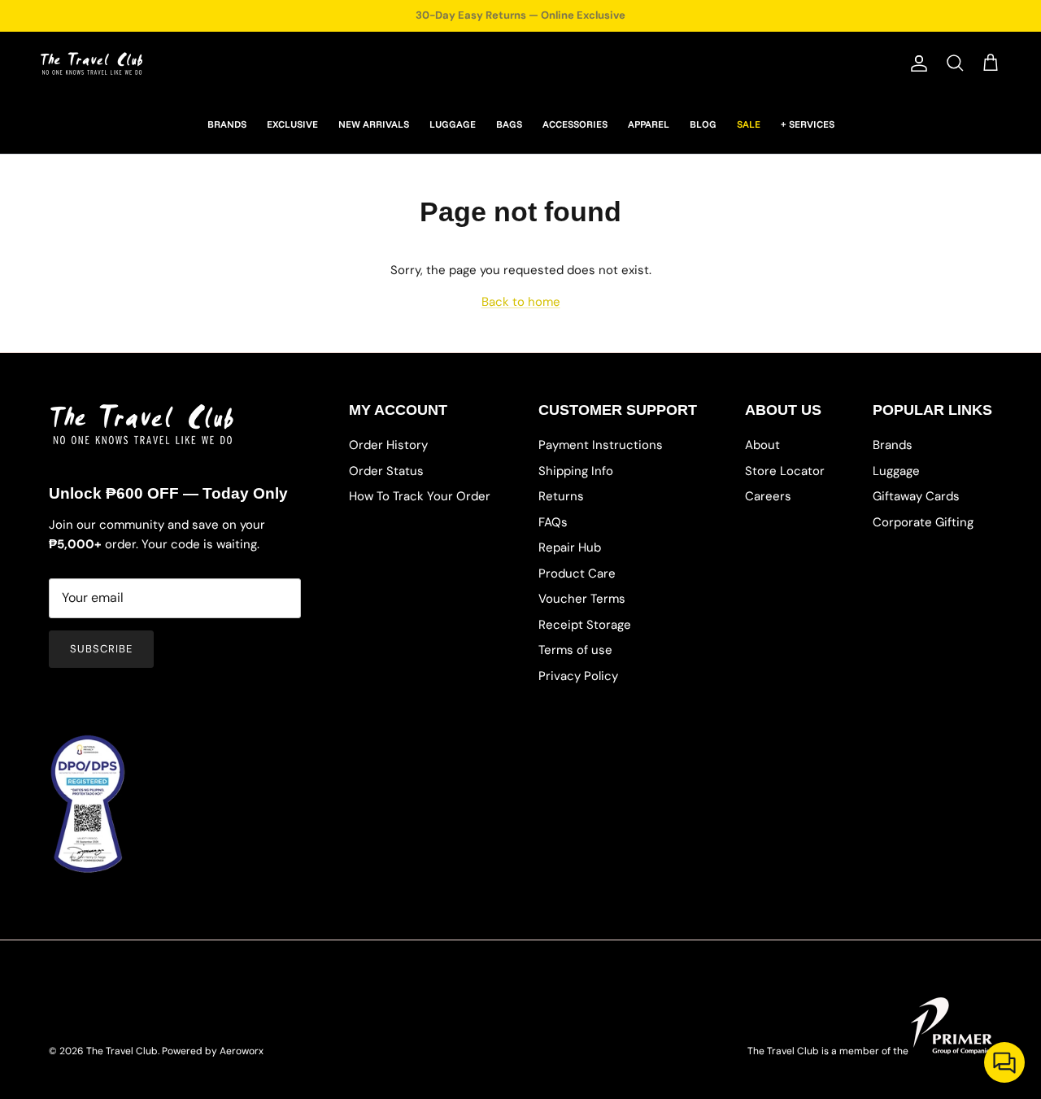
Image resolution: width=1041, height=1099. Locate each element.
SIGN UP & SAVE (684, 630)
